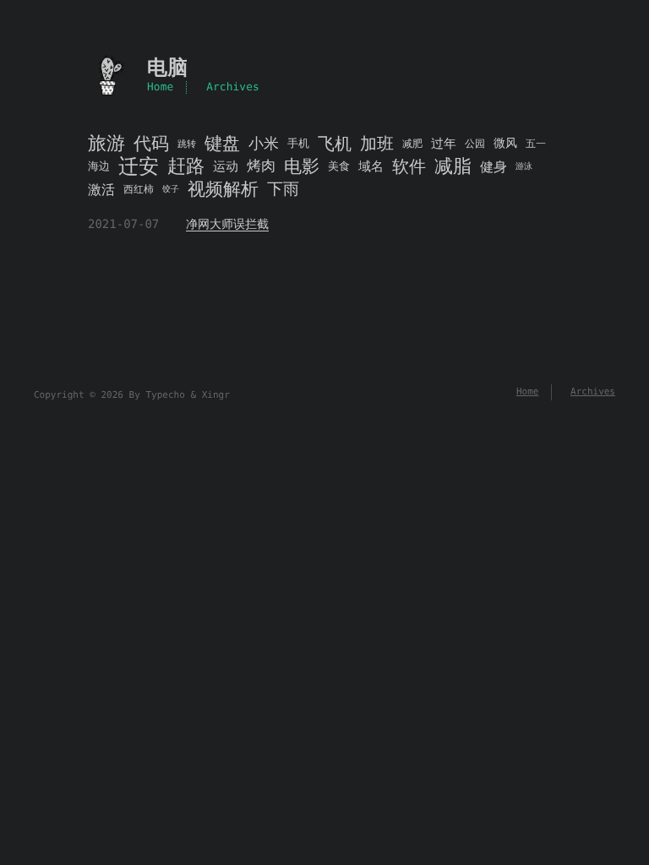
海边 (99, 166)
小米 (263, 144)
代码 (151, 144)
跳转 (186, 144)
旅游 (106, 144)
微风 (505, 143)
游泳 (523, 166)
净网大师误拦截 (227, 224)
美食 (339, 166)
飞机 (335, 144)
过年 (443, 143)
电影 (301, 167)
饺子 (170, 189)
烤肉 (261, 166)
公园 (475, 144)
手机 (298, 144)
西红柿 (138, 189)
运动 (225, 166)
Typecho (164, 394)
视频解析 (223, 189)
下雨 (283, 189)
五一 (536, 144)
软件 (409, 167)
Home (160, 87)
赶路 (186, 167)
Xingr (216, 394)
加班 (377, 144)
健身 (493, 167)
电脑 (167, 67)
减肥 (412, 144)
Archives (232, 87)
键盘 (222, 144)
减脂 (453, 167)
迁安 (138, 167)
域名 (371, 166)
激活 (101, 190)
